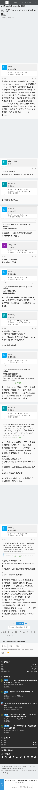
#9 (35, 421)
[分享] (32, 78)
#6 (35, 283)
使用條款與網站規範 (14, 650)
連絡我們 (4, 650)
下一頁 (19, 623)
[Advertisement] (19, 43)
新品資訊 (7, 687)
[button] (3, 2)
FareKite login (32, 671)
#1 (35, 78)
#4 (35, 221)
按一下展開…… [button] (19, 383)
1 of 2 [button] (13, 623)
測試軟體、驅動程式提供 (11, 709)
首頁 (2, 653)
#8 (35, 366)
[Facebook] (2, 775)
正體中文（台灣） (14, 646)
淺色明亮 (4, 646)
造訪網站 (16, 193)
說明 (31, 650)
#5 (35, 257)
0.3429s (28, 771)
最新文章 (7, 676)
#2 (35, 169)
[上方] (5, 653)
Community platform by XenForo (19, 766)
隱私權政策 (25, 650)
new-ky (4, 18)
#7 (35, 328)
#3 (35, 197)
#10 (35, 539)
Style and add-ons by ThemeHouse (13, 768)
